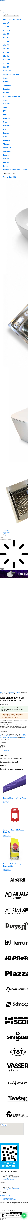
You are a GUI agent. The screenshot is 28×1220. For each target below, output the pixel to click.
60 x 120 (6, 60)
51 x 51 (6, 56)
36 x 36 (6, 41)
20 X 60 (17, 692)
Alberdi (24, 735)
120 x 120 (7, 71)
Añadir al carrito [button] (7, 802)
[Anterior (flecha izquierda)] (0, 1219)
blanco (4, 737)
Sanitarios (7, 126)
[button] (14, 745)
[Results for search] (14, 554)
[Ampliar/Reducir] (0, 1218)
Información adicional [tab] (8, 752)
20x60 (20, 735)
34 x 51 (6, 38)
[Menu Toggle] (0, 10)
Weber (5, 82)
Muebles (6, 144)
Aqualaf (6, 104)
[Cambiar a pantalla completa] (2, 1218)
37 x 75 (6, 45)
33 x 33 (6, 34)
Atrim (5, 78)
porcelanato (14, 737)
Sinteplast (7, 85)
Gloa (5, 122)
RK (4, 129)
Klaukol (6, 89)
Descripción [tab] (6, 750)
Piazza (5, 115)
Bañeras (6, 140)
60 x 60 (6, 63)
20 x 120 (6, 30)
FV (4, 111)
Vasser (5, 107)
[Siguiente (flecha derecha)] (2, 1219)
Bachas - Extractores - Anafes (15, 170)
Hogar (5, 166)
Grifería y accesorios (11, 96)
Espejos (6, 155)
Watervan (7, 151)
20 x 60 (6, 23)
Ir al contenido (3, 0)
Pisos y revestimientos (12, 19)
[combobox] (7, 539)
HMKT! (14, 1203)
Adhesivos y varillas (11, 74)
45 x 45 (6, 49)
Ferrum (6, 133)
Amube (6, 159)
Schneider (7, 148)
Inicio (1, 692)
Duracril (6, 93)
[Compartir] (3, 1218)
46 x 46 (6, 52)
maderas (9, 737)
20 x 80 (6, 27)
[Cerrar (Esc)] (5, 1218)
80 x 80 (6, 67)
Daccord (6, 118)
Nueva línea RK (9, 177)
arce (1, 737)
